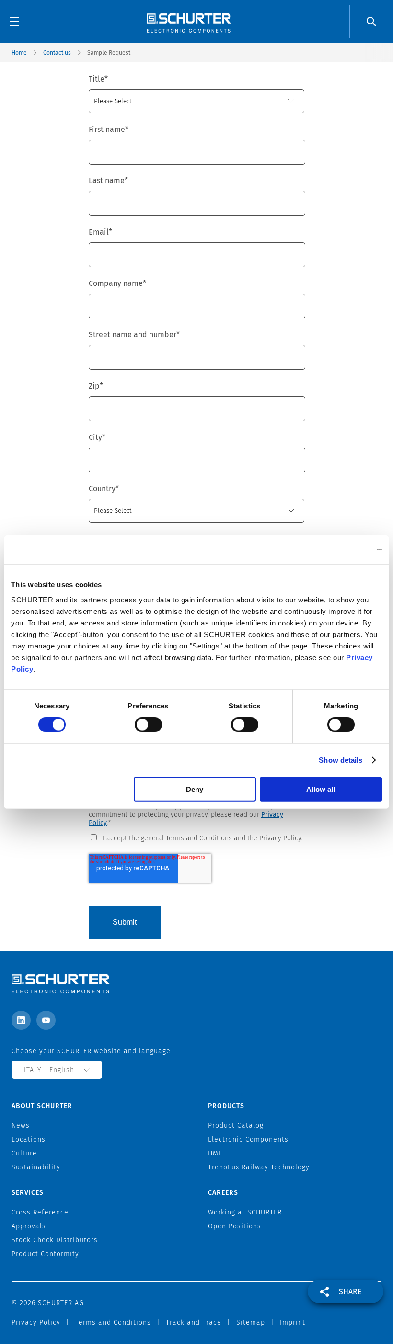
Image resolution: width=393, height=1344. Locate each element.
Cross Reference (40, 1212)
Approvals (29, 1226)
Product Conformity (45, 1254)
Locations (29, 1139)
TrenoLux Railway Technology (259, 1167)
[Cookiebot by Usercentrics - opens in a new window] (340, 549)
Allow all (320, 789)
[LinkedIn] (21, 1020)
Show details (340, 760)
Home (19, 52)
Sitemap (250, 1323)
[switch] (148, 724)
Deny (194, 789)
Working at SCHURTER (245, 1212)
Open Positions (234, 1226)
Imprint (292, 1323)
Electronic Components (248, 1139)
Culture (24, 1153)
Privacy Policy (36, 1323)
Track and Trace (193, 1323)
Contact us (57, 52)
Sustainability (36, 1167)
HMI (214, 1153)
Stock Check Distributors (55, 1240)
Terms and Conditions (113, 1323)
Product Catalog (236, 1125)
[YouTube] (46, 1020)
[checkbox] (196, 837)
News (21, 1125)
